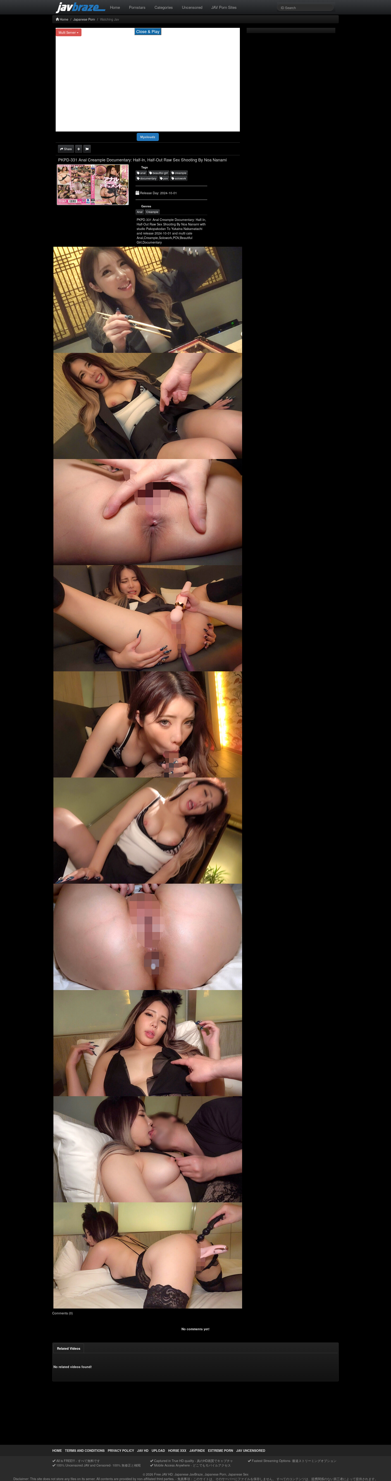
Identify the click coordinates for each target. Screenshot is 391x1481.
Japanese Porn (84, 19)
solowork (180, 178)
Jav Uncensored (250, 1450)
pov (165, 178)
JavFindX (197, 1450)
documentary (148, 178)
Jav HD (142, 1450)
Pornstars (137, 7)
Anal (140, 212)
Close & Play (148, 31)
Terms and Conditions (85, 1450)
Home (115, 7)
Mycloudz (147, 137)
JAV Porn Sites (224, 7)
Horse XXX (177, 1450)
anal (143, 173)
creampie (180, 173)
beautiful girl (160, 173)
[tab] (68, 1348)
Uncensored (192, 7)
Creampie (152, 212)
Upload (158, 1450)
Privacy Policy (121, 1450)
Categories (164, 7)
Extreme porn (220, 1450)
